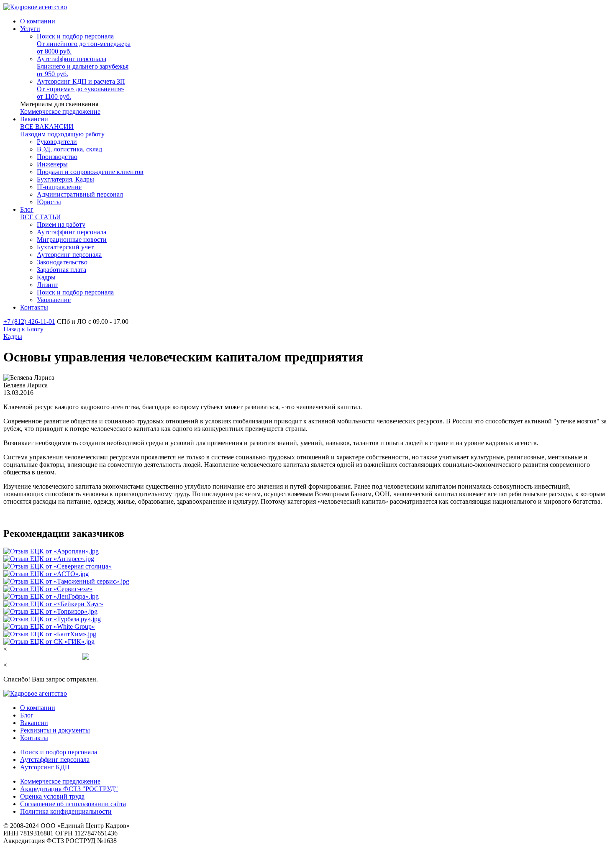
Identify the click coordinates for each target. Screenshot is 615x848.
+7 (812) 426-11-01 (29, 321)
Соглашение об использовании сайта (73, 803)
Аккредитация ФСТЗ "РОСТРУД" (69, 788)
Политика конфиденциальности (66, 811)
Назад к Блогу (23, 329)
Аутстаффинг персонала (55, 759)
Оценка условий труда (52, 796)
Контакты (34, 737)
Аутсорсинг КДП (45, 767)
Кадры (12, 336)
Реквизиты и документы (55, 730)
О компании (37, 707)
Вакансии (34, 722)
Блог (26, 715)
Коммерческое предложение (60, 111)
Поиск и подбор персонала (58, 752)
